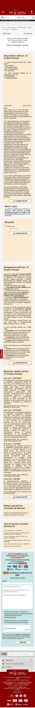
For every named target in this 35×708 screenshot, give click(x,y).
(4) (17, 77)
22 (14, 67)
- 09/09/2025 (16, 544)
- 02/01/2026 (12, 546)
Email (4, 581)
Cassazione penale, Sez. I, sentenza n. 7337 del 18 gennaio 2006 (16, 475)
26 (15, 78)
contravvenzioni (9, 75)
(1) (7, 63)
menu (3, 12)
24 (13, 70)
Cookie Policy (20, 688)
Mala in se (11, 226)
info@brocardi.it (22, 687)
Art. (7, 33)
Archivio (17, 689)
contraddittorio (19, 295)
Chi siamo (27, 688)
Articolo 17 (14, 29)
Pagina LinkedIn (25, 695)
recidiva (20, 302)
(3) (16, 66)
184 (24, 335)
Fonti (3, 27)
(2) (13, 65)
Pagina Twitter (21, 695)
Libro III (23, 188)
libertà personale (17, 279)
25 (13, 76)
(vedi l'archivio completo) (17, 578)
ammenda (10, 78)
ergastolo (10, 67)
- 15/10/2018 (13, 530)
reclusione (11, 69)
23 (16, 69)
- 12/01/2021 (17, 533)
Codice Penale (11, 27)
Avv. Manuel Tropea (23, 680)
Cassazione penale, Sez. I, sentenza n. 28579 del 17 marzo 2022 (16, 406)
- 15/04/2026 (16, 514)
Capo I (7, 29)
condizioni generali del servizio (14, 613)
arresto (9, 76)
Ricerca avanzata (33, 17)
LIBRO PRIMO (22, 27)
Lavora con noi (17, 692)
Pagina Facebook (16, 695)
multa (9, 70)
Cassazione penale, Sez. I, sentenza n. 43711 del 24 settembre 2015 (16, 440)
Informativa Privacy (9, 688)
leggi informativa (10, 617)
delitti (29, 62)
